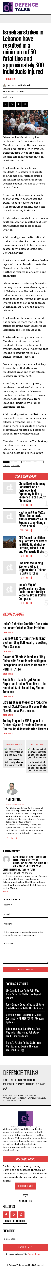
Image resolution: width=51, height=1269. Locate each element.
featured (27, 462)
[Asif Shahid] (5, 85)
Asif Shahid (24, 85)
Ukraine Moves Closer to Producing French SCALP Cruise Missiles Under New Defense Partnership (25, 706)
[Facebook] (5, 104)
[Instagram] (13, 1214)
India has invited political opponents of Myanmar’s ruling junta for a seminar (37, 766)
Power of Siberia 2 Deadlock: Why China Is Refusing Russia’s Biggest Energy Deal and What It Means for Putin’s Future (25, 663)
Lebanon (15, 465)
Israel (6, 465)
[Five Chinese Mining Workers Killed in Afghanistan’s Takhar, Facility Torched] (9, 567)
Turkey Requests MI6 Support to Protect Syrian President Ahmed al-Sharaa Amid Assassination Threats (25, 725)
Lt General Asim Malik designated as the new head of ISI (14, 762)
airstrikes (16, 462)
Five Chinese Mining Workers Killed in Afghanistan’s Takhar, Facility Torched (32, 568)
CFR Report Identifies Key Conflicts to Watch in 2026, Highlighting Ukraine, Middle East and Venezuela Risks (33, 544)
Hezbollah (38, 462)
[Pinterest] (19, 104)
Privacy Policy (34, 1254)
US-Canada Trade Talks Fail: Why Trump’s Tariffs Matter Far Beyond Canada (23, 994)
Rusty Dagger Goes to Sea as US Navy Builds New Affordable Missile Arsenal (25, 1006)
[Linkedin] (12, 838)
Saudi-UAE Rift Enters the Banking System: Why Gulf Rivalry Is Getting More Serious (25, 642)
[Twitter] (12, 104)
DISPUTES (8, 633)
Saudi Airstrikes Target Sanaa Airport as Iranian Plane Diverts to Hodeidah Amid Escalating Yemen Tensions (24, 686)
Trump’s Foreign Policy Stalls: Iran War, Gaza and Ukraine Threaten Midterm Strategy (23, 1046)
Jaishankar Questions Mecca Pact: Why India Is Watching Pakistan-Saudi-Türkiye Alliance (23, 1032)
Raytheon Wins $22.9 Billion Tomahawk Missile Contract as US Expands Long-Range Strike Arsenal (33, 519)
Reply (5, 891)
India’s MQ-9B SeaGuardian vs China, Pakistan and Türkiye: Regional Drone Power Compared (32, 592)
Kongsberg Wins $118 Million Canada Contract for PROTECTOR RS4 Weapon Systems (25, 1018)
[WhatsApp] (25, 104)
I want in (23, 1247)
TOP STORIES (25, 505)
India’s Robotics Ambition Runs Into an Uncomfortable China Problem (25, 626)
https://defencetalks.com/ (16, 804)
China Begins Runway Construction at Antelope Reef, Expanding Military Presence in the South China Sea (32, 492)
